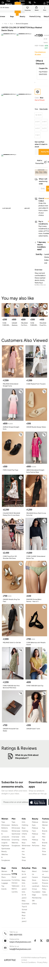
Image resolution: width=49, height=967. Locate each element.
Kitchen (14, 883)
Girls (44, 849)
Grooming (15, 840)
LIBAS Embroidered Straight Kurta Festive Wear (35, 471)
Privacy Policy (42, 962)
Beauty (4, 851)
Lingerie (4, 843)
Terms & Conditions (28, 962)
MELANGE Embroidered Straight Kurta (10, 385)
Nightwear (5, 846)
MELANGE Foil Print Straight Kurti (24, 324)
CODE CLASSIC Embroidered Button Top (35, 557)
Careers (35, 877)
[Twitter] (41, 941)
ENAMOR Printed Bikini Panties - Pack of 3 (33, 600)
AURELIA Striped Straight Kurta (11, 428)
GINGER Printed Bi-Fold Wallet (10, 730)
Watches (15, 843)
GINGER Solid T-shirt (33, 729)
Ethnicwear (5, 825)
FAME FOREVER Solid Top (34, 686)
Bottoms (4, 828)
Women (45, 822)
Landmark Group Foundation (36, 889)
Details (41, 172)
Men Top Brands (44, 840)
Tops (3, 822)
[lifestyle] (9, 960)
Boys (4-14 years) (24, 874)
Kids (5, 23)
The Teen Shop (24, 857)
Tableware (15, 886)
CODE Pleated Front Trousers (36, 384)
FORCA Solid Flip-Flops (10, 470)
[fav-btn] (8, 306)
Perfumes (35, 846)
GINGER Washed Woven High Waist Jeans (15, 324)
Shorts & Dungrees (22, 23)
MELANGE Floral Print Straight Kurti (43, 324)
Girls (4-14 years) (24, 895)
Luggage (4, 883)
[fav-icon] (28, 8)
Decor (14, 877)
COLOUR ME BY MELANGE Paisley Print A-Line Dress (11, 514)
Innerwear (15, 837)
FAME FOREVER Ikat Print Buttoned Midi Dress (11, 687)
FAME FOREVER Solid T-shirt (5, 324)
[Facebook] (35, 941)
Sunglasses (16, 846)
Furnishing (16, 880)
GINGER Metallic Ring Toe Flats (11, 600)
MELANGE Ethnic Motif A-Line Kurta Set (36, 514)
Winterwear (5, 840)
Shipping (45, 877)
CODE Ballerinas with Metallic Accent (36, 643)
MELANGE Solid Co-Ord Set (12, 642)
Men (43, 834)
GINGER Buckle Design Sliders (36, 427)
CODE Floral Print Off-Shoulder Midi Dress (10, 557)
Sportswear (5, 849)
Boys (11, 23)
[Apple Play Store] (38, 802)
